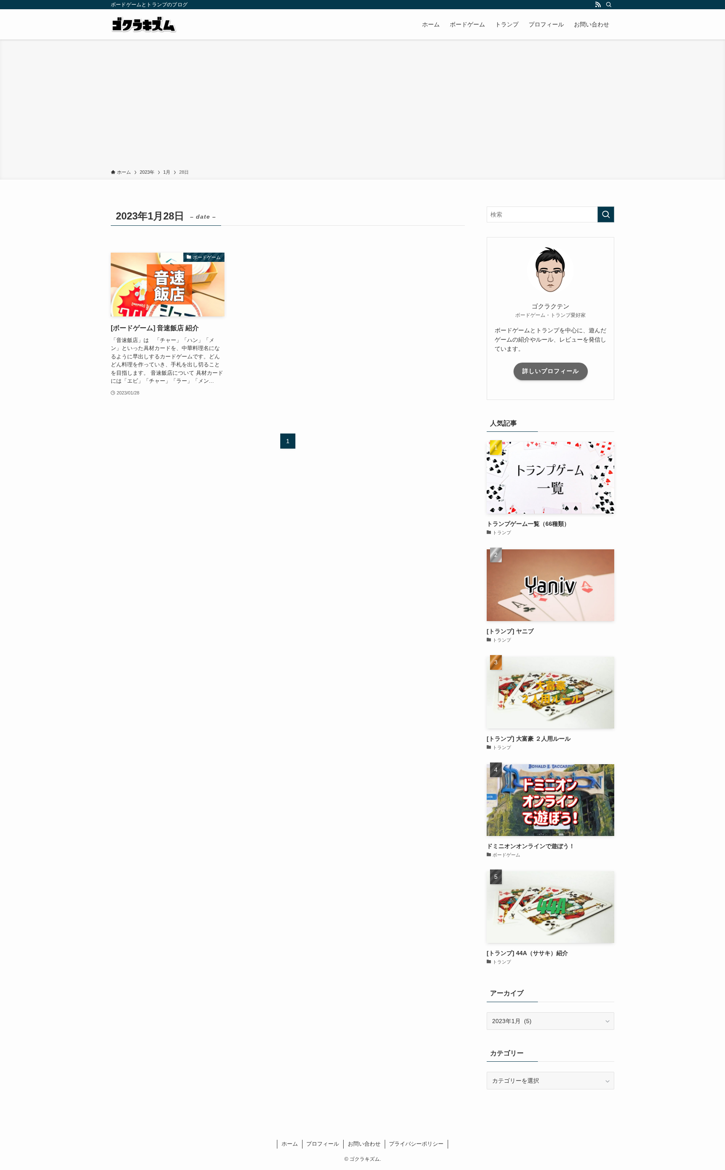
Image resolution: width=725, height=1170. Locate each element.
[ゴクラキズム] (144, 24)
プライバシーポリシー (416, 1144)
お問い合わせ (364, 1144)
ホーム (290, 1144)
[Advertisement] (362, 106)
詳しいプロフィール (550, 371)
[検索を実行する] (605, 214)
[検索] (608, 4)
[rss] (597, 4)
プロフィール (322, 1144)
